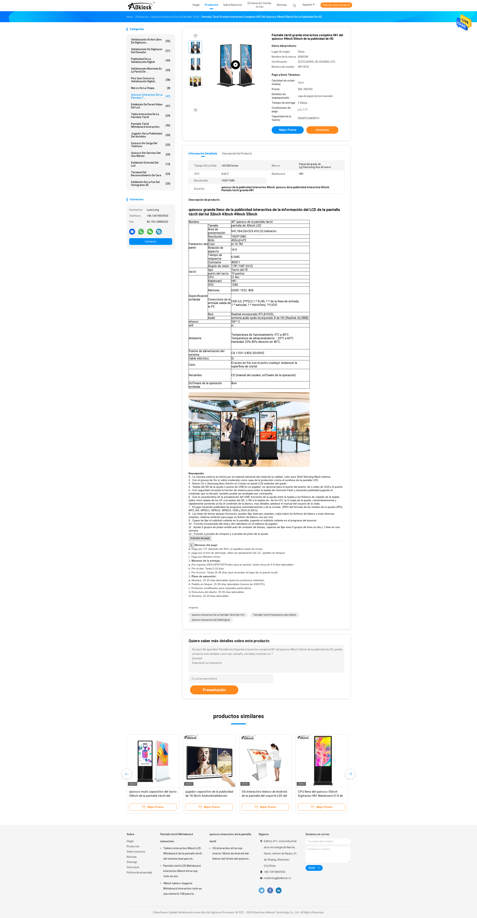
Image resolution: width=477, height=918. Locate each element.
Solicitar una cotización (336, 5)
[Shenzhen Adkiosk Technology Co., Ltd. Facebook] (270, 890)
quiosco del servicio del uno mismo (150, 154)
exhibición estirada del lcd (150, 164)
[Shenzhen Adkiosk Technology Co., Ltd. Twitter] (262, 890)
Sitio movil (133, 867)
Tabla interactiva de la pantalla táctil (150, 116)
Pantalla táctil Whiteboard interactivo (150, 125)
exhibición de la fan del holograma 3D (150, 184)
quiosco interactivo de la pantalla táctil (230, 838)
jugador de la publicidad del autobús (150, 135)
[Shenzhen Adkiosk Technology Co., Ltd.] (141, 5)
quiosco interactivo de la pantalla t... (150, 96)
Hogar (130, 841)
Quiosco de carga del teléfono (150, 145)
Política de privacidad (139, 872)
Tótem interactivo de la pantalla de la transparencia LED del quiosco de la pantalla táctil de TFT (265, 796)
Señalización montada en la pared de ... (150, 70)
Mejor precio (287, 130)
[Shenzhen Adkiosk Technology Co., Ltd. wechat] (150, 231)
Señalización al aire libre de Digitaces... (150, 41)
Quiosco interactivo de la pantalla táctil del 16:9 (218, 615)
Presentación (214, 690)
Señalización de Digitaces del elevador (150, 51)
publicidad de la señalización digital (150, 60)
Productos (133, 846)
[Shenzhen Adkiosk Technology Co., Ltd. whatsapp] (141, 231)
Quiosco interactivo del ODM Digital (211, 620)
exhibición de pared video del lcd (150, 106)
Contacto (150, 241)
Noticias (132, 856)
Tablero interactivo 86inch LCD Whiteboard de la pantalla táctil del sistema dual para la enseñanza (182, 854)
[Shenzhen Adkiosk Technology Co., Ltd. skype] (159, 231)
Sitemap (132, 862)
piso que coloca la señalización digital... (150, 80)
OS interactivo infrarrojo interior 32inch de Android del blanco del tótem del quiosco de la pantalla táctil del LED (230, 854)
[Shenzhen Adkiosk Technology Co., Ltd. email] (132, 231)
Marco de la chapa (150, 88)
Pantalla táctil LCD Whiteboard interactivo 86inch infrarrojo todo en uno (182, 871)
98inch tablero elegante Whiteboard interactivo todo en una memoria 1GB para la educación (182, 889)
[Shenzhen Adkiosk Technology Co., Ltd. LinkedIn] (279, 890)
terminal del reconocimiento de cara (150, 174)
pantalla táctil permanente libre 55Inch (274, 615)
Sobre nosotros (136, 851)
